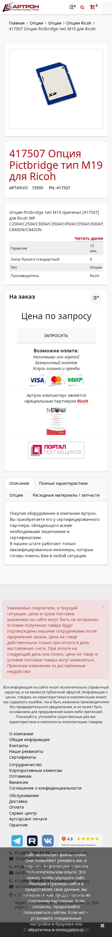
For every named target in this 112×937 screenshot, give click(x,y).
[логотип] (21, 7)
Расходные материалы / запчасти (66, 495)
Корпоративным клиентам (35, 770)
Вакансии (18, 782)
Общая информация (29, 739)
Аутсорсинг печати (28, 819)
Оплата (16, 807)
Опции (36, 23)
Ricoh (82, 401)
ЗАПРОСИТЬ (56, 335)
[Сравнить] (96, 298)
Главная (17, 23)
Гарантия (18, 825)
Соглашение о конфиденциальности (45, 788)
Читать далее (89, 238)
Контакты (18, 745)
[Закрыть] (102, 925)
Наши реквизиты (26, 751)
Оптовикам (20, 776)
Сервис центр (23, 813)
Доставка (18, 801)
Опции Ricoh (79, 23)
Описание (19, 483)
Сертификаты (22, 757)
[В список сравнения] (72, 6)
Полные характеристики (63, 483)
